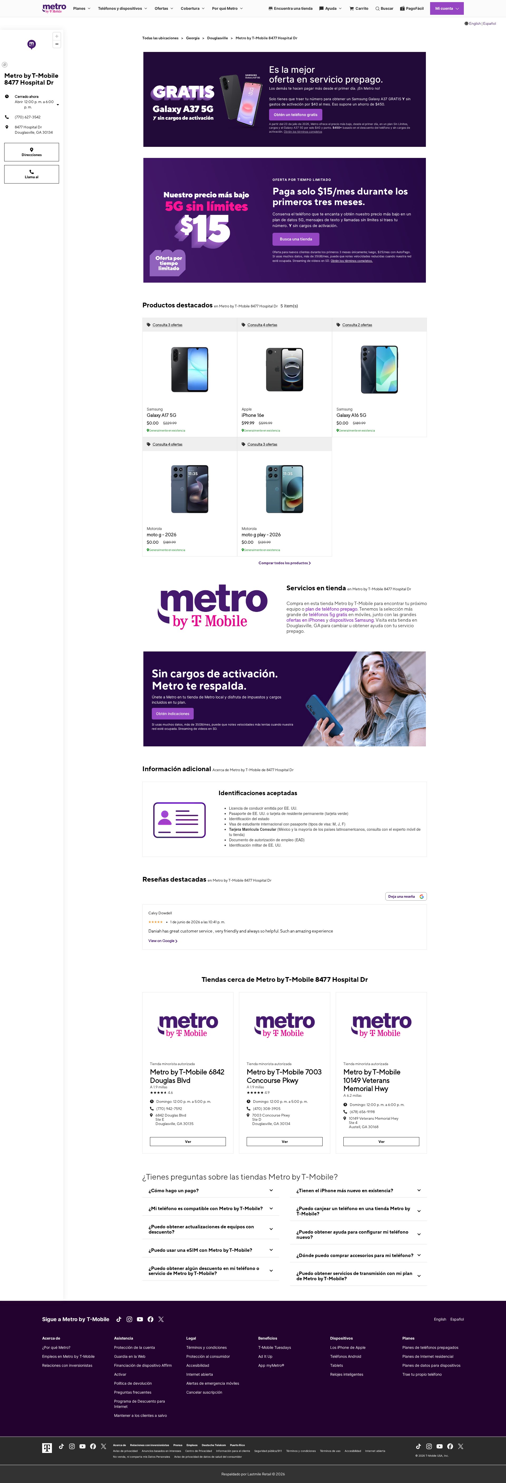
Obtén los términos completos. (352, 261)
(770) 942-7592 (169, 1109)
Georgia (193, 38)
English (475, 23)
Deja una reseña (402, 896)
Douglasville (217, 38)
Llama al (31, 177)
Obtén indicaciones (172, 713)
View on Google (161, 941)
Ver (188, 1141)
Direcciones (32, 155)
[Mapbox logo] (5, 65)
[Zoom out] (57, 44)
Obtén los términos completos (303, 131)
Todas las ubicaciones (160, 38)
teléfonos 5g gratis (328, 614)
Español (489, 23)
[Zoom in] (57, 36)
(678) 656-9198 (362, 1112)
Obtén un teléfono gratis (296, 114)
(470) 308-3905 (266, 1109)
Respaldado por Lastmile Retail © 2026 (253, 1474)
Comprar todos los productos (284, 563)
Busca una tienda (296, 239)
